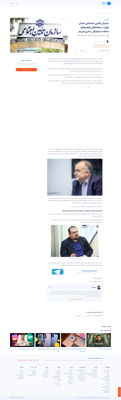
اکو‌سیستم (70, 370)
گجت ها (107, 383)
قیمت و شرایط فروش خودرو (92, 373)
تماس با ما (21, 371)
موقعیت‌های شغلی (19, 375)
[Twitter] (28, 360)
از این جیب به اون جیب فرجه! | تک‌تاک (27, 349)
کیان (108, 381)
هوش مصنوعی (106, 392)
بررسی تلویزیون (81, 375)
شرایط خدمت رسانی (19, 378)
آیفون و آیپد (57, 373)
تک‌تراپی (70, 378)
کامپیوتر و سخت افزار (105, 378)
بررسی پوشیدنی (81, 371)
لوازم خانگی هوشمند (105, 387)
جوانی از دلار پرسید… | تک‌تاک (105, 349)
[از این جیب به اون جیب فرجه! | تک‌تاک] (22, 340)
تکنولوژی (105, 13)
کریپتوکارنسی (106, 380)
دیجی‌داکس (70, 381)
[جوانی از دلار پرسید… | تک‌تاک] (98, 340)
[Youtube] (25, 360)
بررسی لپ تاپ (81, 378)
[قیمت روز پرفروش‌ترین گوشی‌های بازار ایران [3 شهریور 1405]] (48, 340)
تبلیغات (21, 370)
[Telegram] (31, 360)
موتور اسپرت (94, 376)
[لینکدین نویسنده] (51, 287)
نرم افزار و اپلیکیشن (105, 390)
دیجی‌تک (70, 380)
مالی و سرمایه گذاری (31, 375)
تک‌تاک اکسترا (69, 376)
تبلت (108, 373)
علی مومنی (104, 40)
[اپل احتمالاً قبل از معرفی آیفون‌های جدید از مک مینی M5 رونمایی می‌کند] (73, 340)
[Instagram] (37, 360)
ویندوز (58, 385)
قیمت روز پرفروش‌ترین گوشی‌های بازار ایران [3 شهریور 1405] (49, 350)
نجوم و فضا (45, 376)
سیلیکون (70, 383)
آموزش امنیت (57, 371)
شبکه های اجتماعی (56, 376)
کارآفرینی (33, 373)
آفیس (59, 370)
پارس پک (84, 397)
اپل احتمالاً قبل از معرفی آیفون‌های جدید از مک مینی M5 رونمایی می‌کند (73, 350)
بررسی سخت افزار (81, 376)
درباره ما (21, 373)
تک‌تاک (70, 375)
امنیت (108, 370)
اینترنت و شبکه (106, 371)
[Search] (13, 3)
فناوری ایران (99, 13)
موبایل (107, 388)
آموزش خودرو (94, 370)
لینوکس (58, 380)
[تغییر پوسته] (16, 3)
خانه (110, 13)
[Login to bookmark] (76, 50)
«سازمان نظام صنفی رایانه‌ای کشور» (94, 75)
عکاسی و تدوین (57, 378)
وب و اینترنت (57, 383)
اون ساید (70, 371)
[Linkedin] (34, 360)
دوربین (107, 375)
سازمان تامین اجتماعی (97, 278)
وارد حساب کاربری (83, 315)
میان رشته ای (45, 375)
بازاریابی (33, 371)
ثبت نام (92, 315)
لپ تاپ (107, 385)
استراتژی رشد (33, 370)
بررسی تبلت (82, 373)
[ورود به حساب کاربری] (11, 3)
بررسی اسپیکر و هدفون (80, 370)
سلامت (46, 371)
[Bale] (19, 360)
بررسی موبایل (81, 380)
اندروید (58, 375)
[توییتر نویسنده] (49, 287)
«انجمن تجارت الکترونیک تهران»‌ (78, 75)
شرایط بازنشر (20, 376)
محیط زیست (45, 373)
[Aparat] (22, 360)
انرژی (46, 370)
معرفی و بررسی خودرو (93, 375)
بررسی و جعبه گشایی (68, 373)
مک (59, 381)
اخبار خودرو (95, 371)
